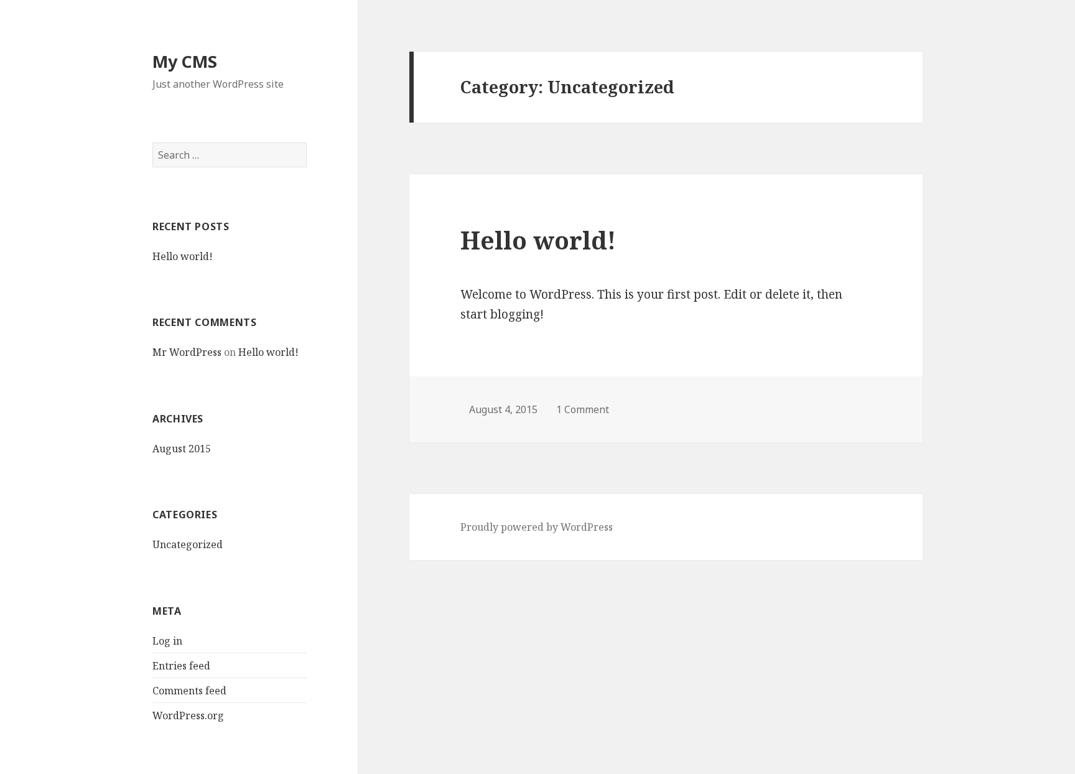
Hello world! (182, 256)
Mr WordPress (186, 352)
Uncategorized (187, 544)
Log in (167, 641)
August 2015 (181, 448)
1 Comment (582, 409)
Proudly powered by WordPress (536, 527)
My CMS (184, 61)
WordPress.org (188, 715)
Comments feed (189, 690)
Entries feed (181, 666)
